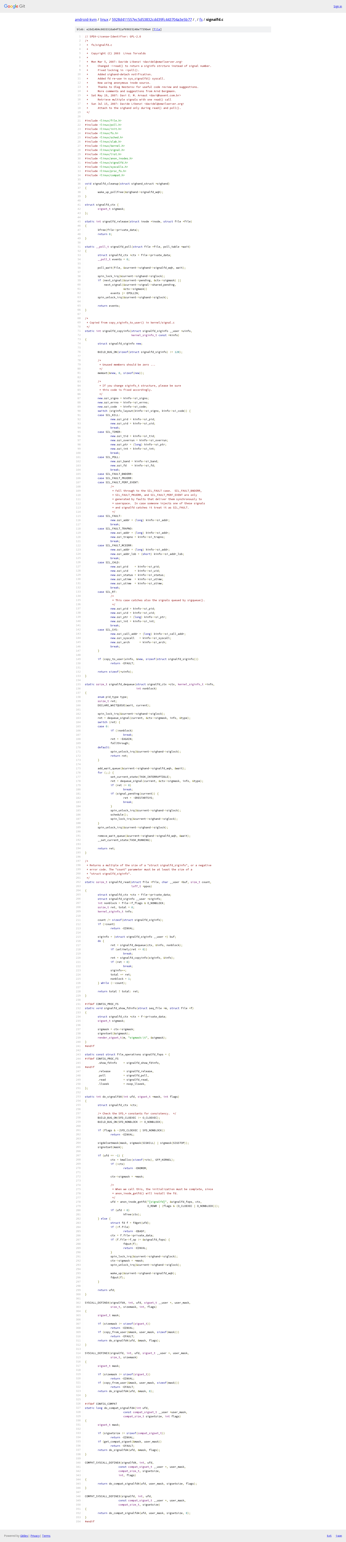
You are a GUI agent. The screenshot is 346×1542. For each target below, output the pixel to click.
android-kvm (86, 19)
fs (201, 19)
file (157, 29)
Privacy (35, 1536)
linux (104, 19)
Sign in (338, 6)
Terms (46, 1536)
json (339, 1535)
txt (329, 1535)
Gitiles (24, 1536)
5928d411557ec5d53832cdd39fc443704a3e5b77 (152, 19)
